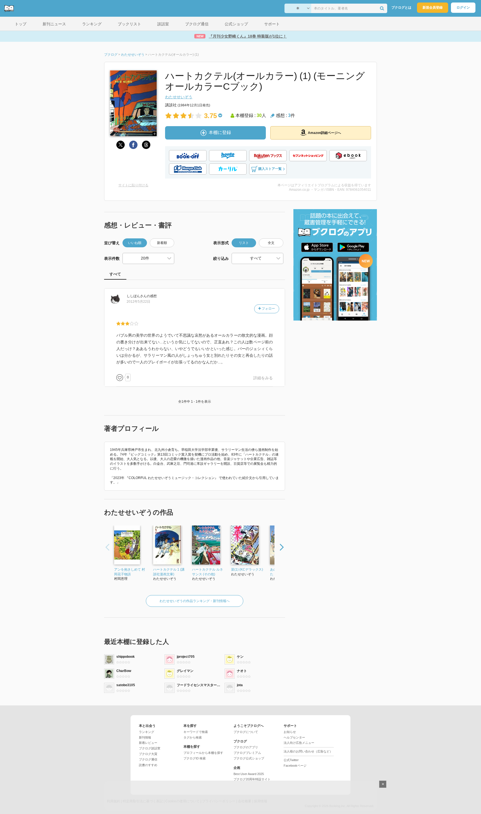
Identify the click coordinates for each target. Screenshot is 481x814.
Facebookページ (295, 765)
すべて (115, 274)
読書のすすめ (148, 765)
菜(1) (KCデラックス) (247, 569)
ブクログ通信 (148, 759)
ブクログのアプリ (246, 747)
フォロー (268, 309)
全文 (271, 243)
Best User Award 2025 (249, 774)
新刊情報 (145, 737)
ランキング (146, 732)
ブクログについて (246, 732)
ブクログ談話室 (149, 748)
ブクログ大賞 (148, 754)
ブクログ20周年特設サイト (252, 779)
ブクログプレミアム (247, 752)
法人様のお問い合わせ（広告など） (308, 751)
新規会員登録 (433, 7)
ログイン (463, 7)
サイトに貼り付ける (133, 185)
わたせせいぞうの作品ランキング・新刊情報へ (194, 601)
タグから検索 (192, 737)
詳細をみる (263, 378)
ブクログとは (401, 7)
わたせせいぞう (178, 97)
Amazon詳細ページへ (324, 133)
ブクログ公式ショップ (249, 758)
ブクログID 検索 (194, 758)
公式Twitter (291, 760)
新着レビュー (148, 742)
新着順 (162, 243)
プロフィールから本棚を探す (203, 752)
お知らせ (290, 732)
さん (137, 296)
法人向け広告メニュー (299, 742)
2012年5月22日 (138, 302)
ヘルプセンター (294, 737)
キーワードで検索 (195, 732)
